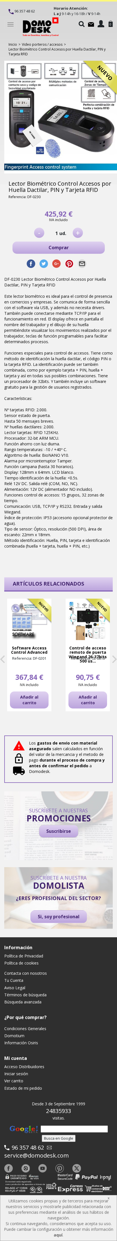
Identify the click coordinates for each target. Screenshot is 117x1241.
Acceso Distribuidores (24, 1066)
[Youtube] (42, 1168)
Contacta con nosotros (25, 973)
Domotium (14, 1036)
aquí (58, 1235)
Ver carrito (13, 1081)
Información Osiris (21, 1043)
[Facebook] (8, 1168)
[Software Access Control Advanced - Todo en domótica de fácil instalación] (29, 620)
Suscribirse (58, 831)
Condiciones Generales (25, 1028)
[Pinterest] (59, 1168)
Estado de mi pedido (23, 1088)
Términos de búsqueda (25, 995)
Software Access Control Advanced (29, 650)
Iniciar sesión (16, 1074)
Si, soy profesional (59, 916)
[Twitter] (76, 1168)
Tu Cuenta (13, 980)
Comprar (59, 247)
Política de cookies (21, 963)
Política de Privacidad (23, 956)
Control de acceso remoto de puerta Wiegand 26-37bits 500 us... (88, 654)
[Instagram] (25, 1168)
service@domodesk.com (36, 1155)
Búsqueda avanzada (22, 1002)
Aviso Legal (14, 988)
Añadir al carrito (29, 699)
